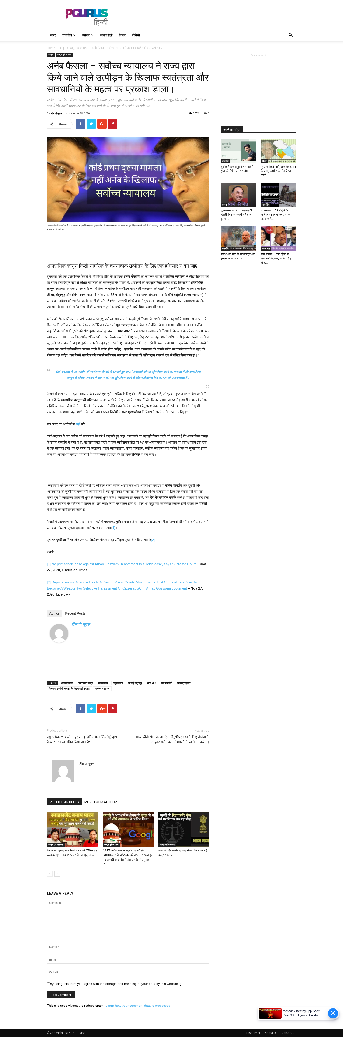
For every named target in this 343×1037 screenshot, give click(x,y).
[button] (290, 35)
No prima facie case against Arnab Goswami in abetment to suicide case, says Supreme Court (124, 564)
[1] (113, 528)
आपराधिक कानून (85, 683)
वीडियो (136, 35)
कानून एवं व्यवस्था (79, 48)
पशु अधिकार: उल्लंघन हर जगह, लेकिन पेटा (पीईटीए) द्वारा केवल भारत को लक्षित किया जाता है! (82, 739)
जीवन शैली (106, 35)
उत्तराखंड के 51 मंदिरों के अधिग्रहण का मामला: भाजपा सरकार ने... (276, 214)
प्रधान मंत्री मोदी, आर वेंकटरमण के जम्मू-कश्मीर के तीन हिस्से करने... (278, 171)
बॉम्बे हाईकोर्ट (166, 683)
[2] (153, 540)
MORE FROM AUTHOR (100, 802)
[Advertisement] (211, 17)
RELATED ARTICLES (64, 802)
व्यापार (86, 35)
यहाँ (78, 424)
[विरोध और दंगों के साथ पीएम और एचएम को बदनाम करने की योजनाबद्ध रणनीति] (238, 238)
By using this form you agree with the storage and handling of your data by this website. (115, 984)
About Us (271, 1033)
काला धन (266, 248)
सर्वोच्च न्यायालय (102, 688)
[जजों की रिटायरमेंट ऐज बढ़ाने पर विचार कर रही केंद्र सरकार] (183, 829)
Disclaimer (253, 1033)
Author (54, 613)
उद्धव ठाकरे (118, 683)
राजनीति (67, 35)
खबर (53, 35)
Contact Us (289, 1033)
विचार (122, 35)
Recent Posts (75, 613)
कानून (63, 48)
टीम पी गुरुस (56, 113)
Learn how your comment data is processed (137, 1005)
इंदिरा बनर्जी (103, 683)
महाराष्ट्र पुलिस (183, 683)
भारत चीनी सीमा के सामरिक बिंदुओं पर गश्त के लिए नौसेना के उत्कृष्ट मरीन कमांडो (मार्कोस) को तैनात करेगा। (172, 739)
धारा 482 (151, 683)
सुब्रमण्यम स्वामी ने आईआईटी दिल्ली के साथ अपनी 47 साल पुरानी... (236, 214)
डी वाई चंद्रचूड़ (135, 683)
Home (51, 48)
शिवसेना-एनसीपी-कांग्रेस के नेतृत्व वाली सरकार (69, 688)
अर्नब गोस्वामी (67, 683)
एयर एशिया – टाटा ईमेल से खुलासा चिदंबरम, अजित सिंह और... (276, 258)
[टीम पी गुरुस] (59, 633)
